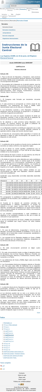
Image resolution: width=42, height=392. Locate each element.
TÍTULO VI (6, 350)
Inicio (7, 20)
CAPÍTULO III (9, 335)
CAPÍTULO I (9, 331)
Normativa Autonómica (9, 30)
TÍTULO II (6, 329)
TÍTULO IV (6, 345)
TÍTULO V (6, 348)
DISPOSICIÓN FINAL (10, 358)
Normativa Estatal (8, 27)
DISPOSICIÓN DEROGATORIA (13, 356)
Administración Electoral (10, 9)
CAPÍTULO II (9, 333)
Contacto (22, 373)
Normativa (23, 9)
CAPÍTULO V (9, 339)
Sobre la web (22, 375)
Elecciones (35, 9)
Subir (38, 312)
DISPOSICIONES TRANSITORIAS (14, 354)
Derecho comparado (8, 35)
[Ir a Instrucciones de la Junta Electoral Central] (21, 47)
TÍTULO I (6, 327)
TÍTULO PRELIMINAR (10, 325)
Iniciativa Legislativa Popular (4, 16)
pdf (3, 366)
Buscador (2, 8)
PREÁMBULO (7, 323)
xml (4, 369)
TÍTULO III (6, 343)
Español (31, 2)
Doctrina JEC (29, 9)
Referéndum (35, 12)
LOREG (17, 9)
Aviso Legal (22, 379)
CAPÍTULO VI (9, 341)
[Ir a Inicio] (10, 2)
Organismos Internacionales (10, 38)
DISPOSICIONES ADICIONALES (13, 352)
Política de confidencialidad (22, 381)
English (37, 2)
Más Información (12, 15)
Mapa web (22, 377)
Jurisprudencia (7, 33)
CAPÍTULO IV (9, 337)
